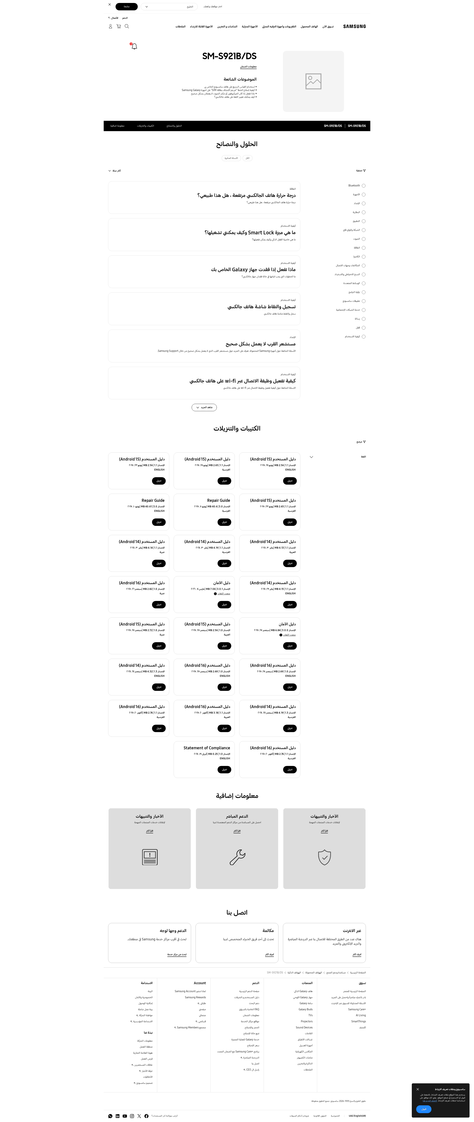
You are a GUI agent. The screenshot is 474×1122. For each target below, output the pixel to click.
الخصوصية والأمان (144, 997)
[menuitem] (328, 26)
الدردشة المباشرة (251, 1057)
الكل (247, 158)
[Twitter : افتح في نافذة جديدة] (139, 1116)
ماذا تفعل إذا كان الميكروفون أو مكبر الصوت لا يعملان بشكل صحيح (223, 93)
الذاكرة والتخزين (305, 1063)
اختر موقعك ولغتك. (212, 6)
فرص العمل (147, 1058)
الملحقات (308, 1069)
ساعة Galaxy (306, 1003)
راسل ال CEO (252, 1069)
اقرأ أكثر (324, 831)
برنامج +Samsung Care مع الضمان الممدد (238, 1051)
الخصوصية (335, 1116)
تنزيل (290, 480)
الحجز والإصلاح (252, 1027)
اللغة (363, 457)
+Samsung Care (357, 1009)
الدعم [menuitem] (125, 18)
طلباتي (203, 1003)
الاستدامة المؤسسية (143, 1021)
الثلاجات (309, 1033)
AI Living (361, 1015)
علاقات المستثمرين (143, 1065)
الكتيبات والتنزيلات (145, 125)
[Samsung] (354, 26)
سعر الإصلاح (253, 1045)
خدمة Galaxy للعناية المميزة (245, 1039)
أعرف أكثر (357, 954)
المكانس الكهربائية (304, 1051)
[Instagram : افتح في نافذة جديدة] (132, 1116)
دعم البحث (254, 1003)
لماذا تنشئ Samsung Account (190, 991)
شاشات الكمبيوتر (305, 1057)
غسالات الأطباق (305, 1039)
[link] (134, 46)
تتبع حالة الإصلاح (251, 1033)
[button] (204, 197)
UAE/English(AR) (357, 1116)
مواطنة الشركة (145, 1015)
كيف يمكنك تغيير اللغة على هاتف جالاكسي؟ (234, 97)
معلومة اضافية (117, 125)
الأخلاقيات (148, 1077)
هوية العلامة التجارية (143, 1052)
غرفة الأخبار (147, 1071)
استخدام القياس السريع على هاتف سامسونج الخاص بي (229, 86)
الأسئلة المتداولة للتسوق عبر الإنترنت (348, 1003)
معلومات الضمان (248, 66)
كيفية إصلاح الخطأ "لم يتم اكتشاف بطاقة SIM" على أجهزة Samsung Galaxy (218, 90)
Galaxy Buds (306, 1009)
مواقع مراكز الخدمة (250, 1021)
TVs (310, 1015)
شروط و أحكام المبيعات (299, 1116)
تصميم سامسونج (144, 1083)
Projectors (307, 1021)
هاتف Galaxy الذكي (303, 991)
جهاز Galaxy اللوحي (303, 997)
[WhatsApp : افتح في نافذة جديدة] (110, 1116)
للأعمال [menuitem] (114, 18)
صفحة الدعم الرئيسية (249, 991)
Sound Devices (304, 1027)
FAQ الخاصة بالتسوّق (249, 1009)
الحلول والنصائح (174, 125)
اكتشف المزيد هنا (430, 1100)
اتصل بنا (255, 1063)
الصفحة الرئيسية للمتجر (354, 991)
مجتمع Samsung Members (191, 1027)
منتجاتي (202, 1015)
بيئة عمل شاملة (145, 1009)
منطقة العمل (146, 1046)
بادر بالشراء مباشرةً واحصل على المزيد (348, 997)
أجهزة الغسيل (306, 1045)
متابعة (127, 6)
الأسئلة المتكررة (231, 158)
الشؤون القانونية (319, 1116)
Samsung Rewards (195, 997)
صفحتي (202, 1009)
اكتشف (362, 1027)
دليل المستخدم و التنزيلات (246, 997)
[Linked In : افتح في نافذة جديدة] (117, 1116)
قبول (423, 1109)
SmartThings (358, 1021)
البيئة (150, 991)
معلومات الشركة (145, 1040)
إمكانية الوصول (145, 1003)
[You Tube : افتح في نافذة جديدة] (125, 1116)
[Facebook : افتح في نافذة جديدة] (146, 1116)
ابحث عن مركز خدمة (176, 954)
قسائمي (202, 1021)
